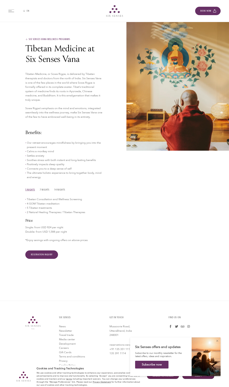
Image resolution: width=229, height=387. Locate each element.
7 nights (44, 190)
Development (67, 344)
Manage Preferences (163, 376)
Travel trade (66, 335)
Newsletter (65, 331)
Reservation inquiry (41, 254)
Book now (205, 10)
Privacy (63, 361)
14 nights (59, 190)
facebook (170, 326)
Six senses (114, 11)
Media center (67, 339)
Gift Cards (65, 352)
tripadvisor (183, 326)
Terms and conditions (72, 356)
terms (69, 378)
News (62, 326)
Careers (64, 348)
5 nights (30, 190)
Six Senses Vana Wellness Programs (49, 39)
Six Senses (32, 322)
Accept (198, 376)
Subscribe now (152, 364)
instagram (189, 326)
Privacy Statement (102, 381)
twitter (177, 326)
